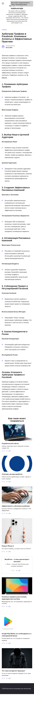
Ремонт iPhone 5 (8, 546)
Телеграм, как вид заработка (12, 474)
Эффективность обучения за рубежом (16, 506)
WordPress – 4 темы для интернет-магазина (17, 560)
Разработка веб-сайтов (10, 443)
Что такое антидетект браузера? (13, 671)
